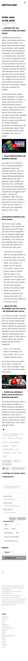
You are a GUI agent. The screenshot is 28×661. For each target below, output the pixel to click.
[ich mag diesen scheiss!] (3, 429)
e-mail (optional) (7, 502)
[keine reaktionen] (6, 24)
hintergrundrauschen (8, 635)
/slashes (4, 645)
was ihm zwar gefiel (15, 186)
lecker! (13, 528)
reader (4, 632)
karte (3, 643)
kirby (13, 591)
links (4, 24)
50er (14, 452)
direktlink (6, 150)
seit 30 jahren (6, 589)
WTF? (17, 532)
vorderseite (5, 617)
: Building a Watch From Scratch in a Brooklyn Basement (12, 394)
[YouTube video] (14, 146)
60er (19, 452)
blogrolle (4, 630)
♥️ (5, 524)
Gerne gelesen (8, 532)
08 (13, 434)
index (3, 622)
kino (17, 449)
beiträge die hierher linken (14, 473)
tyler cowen (16, 224)
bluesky (20, 438)
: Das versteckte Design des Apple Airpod (13, 30)
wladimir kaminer (8, 449)
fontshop (14, 595)
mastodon (12, 438)
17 (12, 434)
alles (3, 633)
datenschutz (5, 626)
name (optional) (7, 496)
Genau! (6, 528)
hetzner (4, 593)
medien (4, 637)
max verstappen (14, 442)
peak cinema (6, 452)
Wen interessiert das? (11, 541)
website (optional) (8, 509)
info (17, 149)
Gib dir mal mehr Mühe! (11, 537)
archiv (4, 620)
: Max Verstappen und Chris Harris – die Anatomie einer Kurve (14, 308)
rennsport (6, 445)
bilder (3, 639)
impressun (5, 624)
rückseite (5, 618)
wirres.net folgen (7, 628)
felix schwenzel (8, 435)
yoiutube (13, 445)
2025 (16, 434)
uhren (4, 456)
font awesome (14, 597)
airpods (5, 442)
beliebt (4, 641)
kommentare (9, 476)
